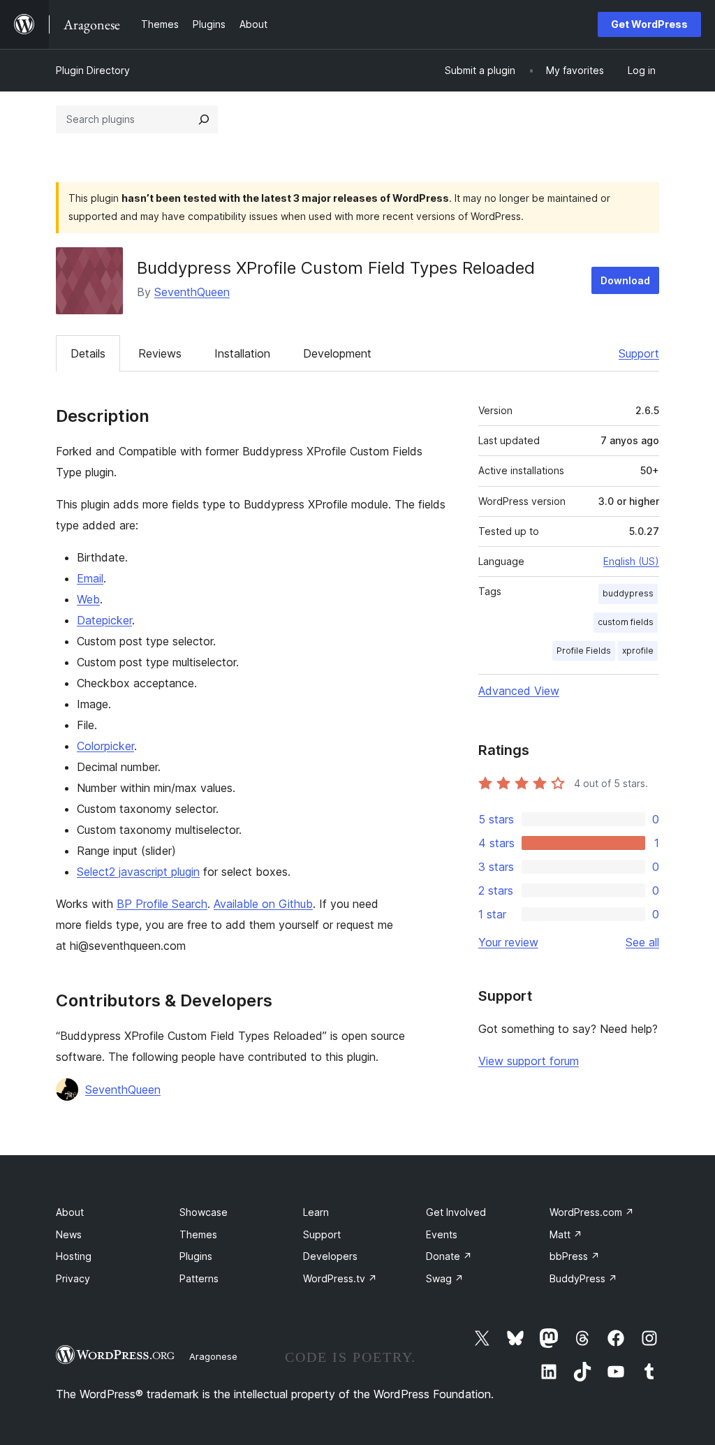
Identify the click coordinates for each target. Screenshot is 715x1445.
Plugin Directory (93, 70)
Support (639, 353)
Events (441, 1234)
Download (625, 280)
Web (88, 599)
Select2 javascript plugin (138, 872)
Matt (566, 1234)
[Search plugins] (204, 119)
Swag (445, 1278)
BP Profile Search (162, 904)
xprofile (638, 650)
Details (88, 353)
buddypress (628, 593)
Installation (242, 353)
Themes (198, 1234)
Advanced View (518, 691)
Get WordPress (649, 24)
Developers (330, 1256)
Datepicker (104, 620)
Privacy (73, 1278)
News (69, 1234)
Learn (316, 1212)
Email (90, 578)
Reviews (160, 353)
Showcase (203, 1212)
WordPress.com (592, 1212)
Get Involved (456, 1212)
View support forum (528, 1061)
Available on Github (263, 904)
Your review (508, 942)
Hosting (73, 1256)
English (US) (631, 561)
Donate (449, 1256)
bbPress (575, 1256)
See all (642, 942)
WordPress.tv (340, 1278)
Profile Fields (583, 650)
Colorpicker (105, 746)
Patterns (199, 1278)
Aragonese (213, 1356)
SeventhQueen (192, 292)
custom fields (626, 622)
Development (337, 353)
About (70, 1212)
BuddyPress (583, 1278)
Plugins (195, 1256)
